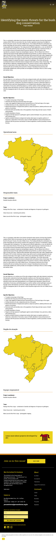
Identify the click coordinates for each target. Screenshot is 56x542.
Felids (35, 495)
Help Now (36, 461)
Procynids (36, 501)
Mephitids (36, 504)
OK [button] (3, 538)
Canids (35, 492)
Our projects (37, 478)
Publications (37, 481)
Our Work (36, 475)
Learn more (6, 489)
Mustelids (36, 498)
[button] (53, 4)
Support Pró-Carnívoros (39, 485)
